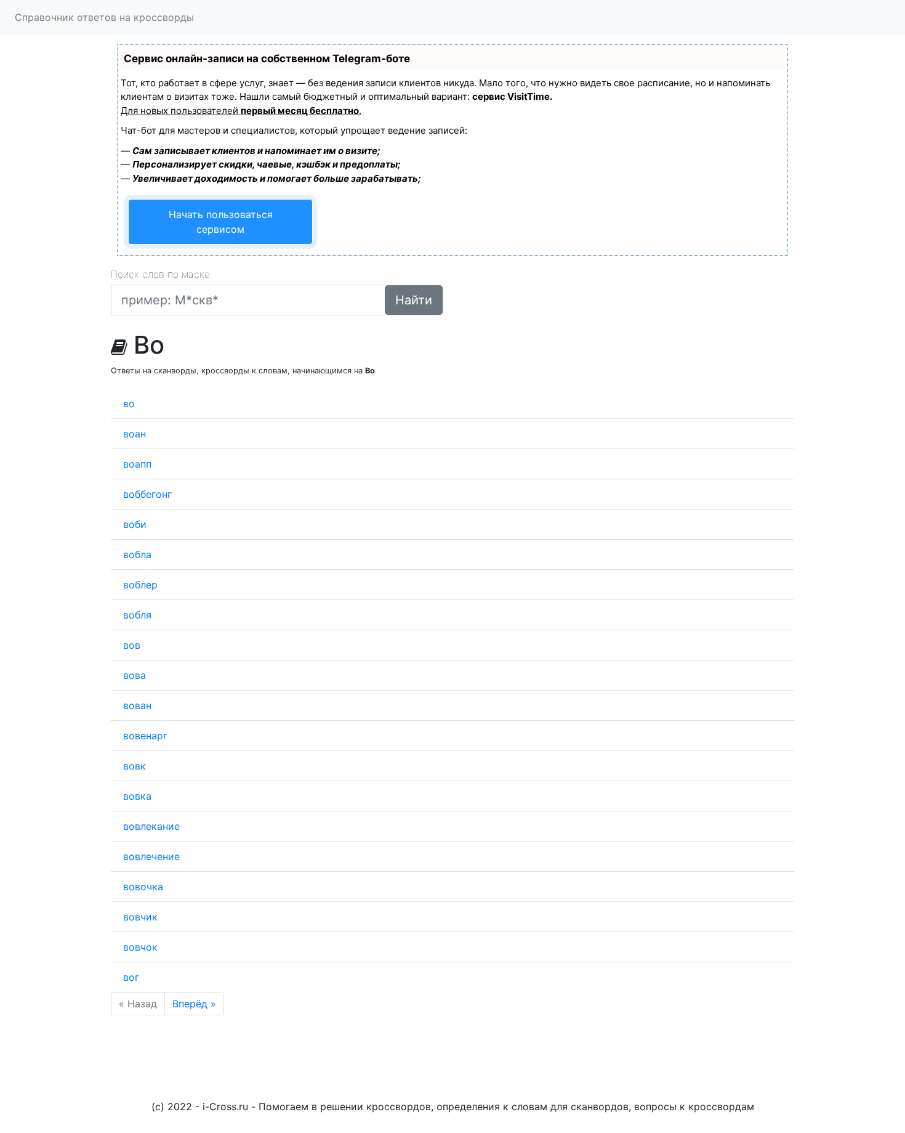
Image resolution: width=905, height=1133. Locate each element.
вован (137, 705)
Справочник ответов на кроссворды (104, 17)
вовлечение (151, 856)
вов (131, 645)
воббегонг (147, 494)
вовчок (140, 947)
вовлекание (151, 826)
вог (131, 977)
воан (134, 434)
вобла (137, 554)
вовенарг (145, 735)
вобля (137, 615)
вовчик (140, 917)
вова (134, 675)
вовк (134, 766)
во (129, 403)
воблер (140, 585)
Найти (413, 300)
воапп (137, 464)
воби (135, 524)
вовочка (143, 886)
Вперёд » (194, 1003)
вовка (137, 796)
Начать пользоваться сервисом (221, 221)
